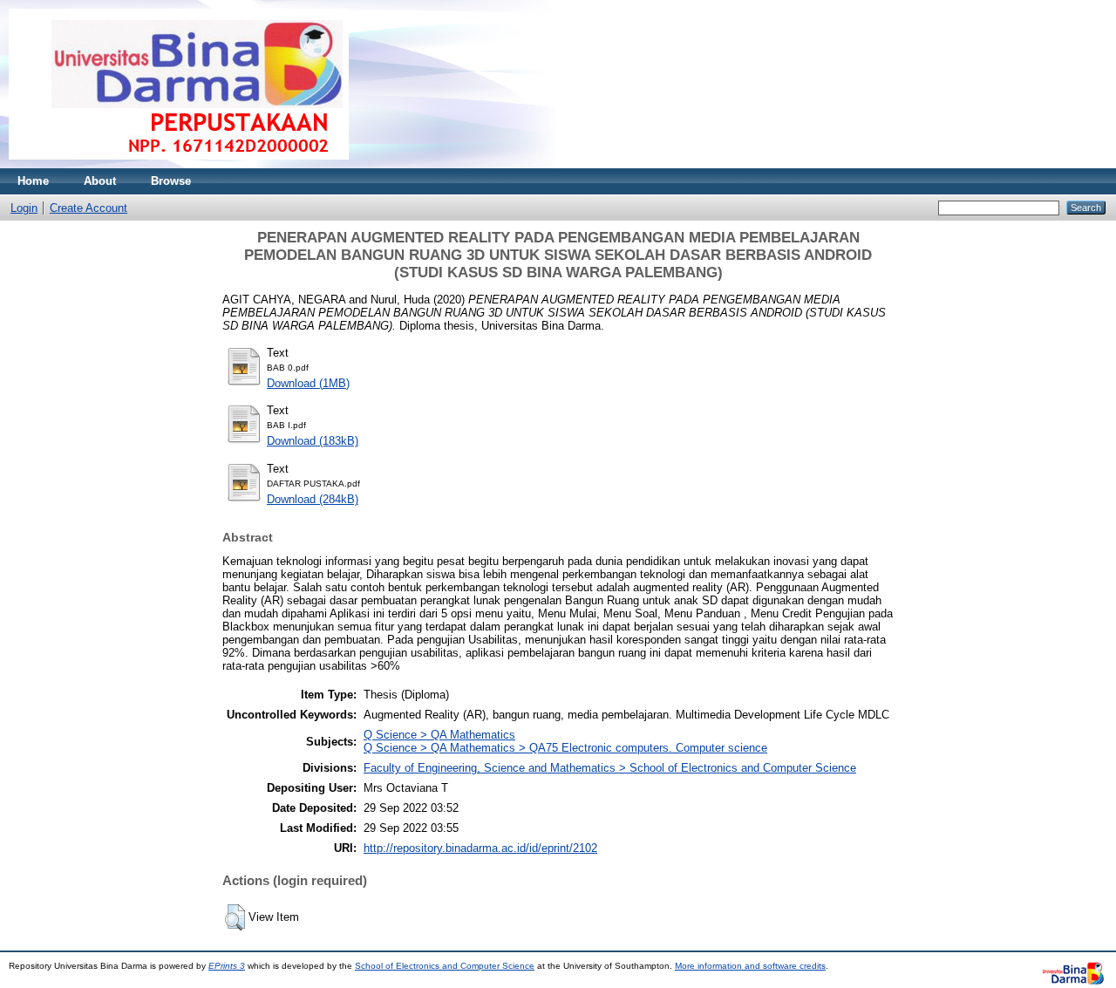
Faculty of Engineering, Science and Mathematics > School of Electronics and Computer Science (610, 767)
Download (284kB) (312, 499)
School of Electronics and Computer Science (444, 966)
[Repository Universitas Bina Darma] (178, 164)
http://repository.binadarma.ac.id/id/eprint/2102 (480, 848)
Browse (171, 180)
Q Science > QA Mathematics (439, 734)
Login (23, 208)
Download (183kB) (312, 440)
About (100, 180)
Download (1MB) (308, 383)
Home (33, 180)
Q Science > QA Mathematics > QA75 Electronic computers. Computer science (565, 747)
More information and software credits (750, 966)
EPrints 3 (226, 966)
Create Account (88, 208)
